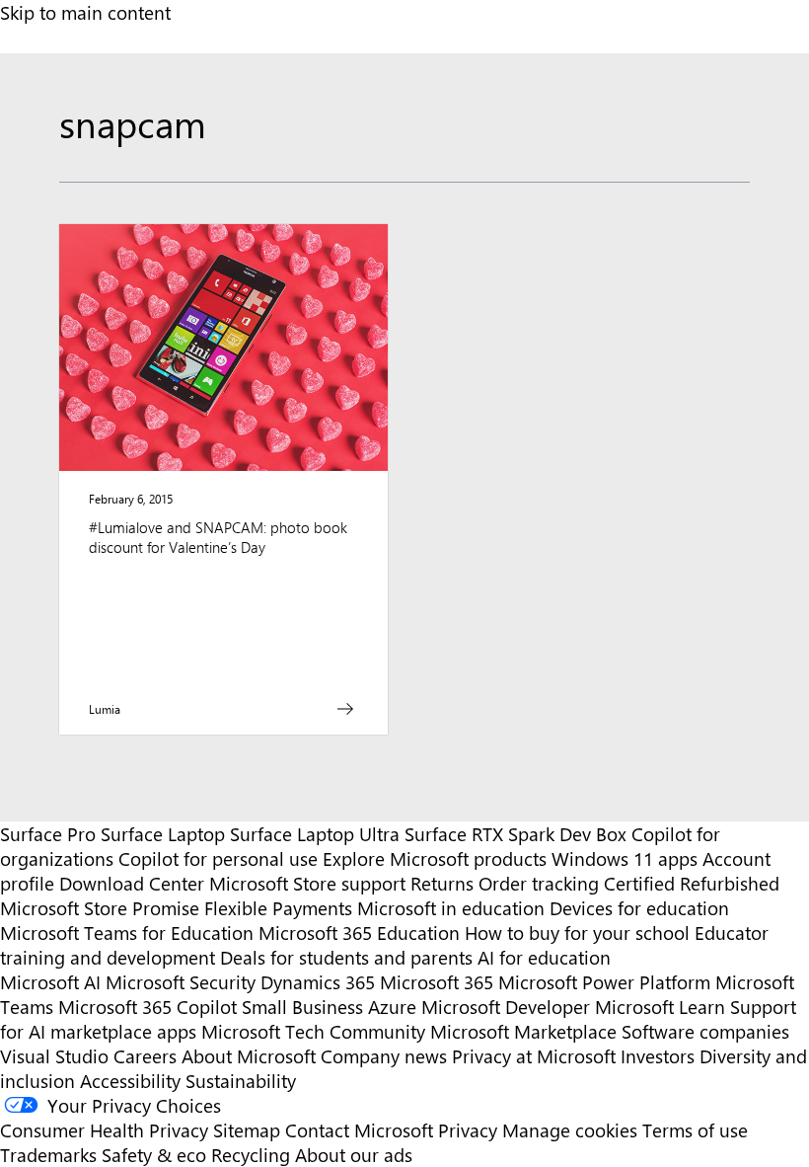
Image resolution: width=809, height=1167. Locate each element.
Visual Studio (54, 1056)
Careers (145, 1056)
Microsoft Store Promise (99, 907)
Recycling (250, 1154)
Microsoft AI (50, 982)
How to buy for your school (577, 932)
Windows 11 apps (625, 858)
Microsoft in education (451, 907)
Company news (384, 1056)
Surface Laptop (163, 833)
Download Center (131, 883)
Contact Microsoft (359, 1130)
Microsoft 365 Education (359, 932)
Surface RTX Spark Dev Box (515, 833)
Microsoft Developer (505, 1006)
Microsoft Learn (660, 1006)
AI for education (544, 957)
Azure (392, 1006)
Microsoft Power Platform (604, 982)
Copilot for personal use (218, 858)
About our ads (353, 1154)
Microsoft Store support (307, 883)
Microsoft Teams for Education (127, 932)
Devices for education (639, 907)
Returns (442, 883)
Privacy (470, 1130)
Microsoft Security (181, 982)
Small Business (302, 1006)
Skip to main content (85, 12)
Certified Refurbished (691, 883)
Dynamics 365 (317, 982)
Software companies (705, 1031)
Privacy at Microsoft (534, 1056)
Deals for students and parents (346, 957)
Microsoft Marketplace (523, 1031)
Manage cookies (569, 1130)
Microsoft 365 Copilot (147, 1006)
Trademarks (48, 1154)
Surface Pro (48, 833)
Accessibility (130, 1080)
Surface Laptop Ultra (315, 833)
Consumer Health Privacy (104, 1130)
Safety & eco (154, 1154)
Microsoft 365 (436, 982)
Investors (658, 1056)
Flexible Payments (278, 907)
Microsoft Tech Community (313, 1031)
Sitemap (246, 1130)
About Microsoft (249, 1056)
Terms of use (695, 1130)
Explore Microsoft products (435, 858)
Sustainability (240, 1080)
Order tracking (538, 883)
